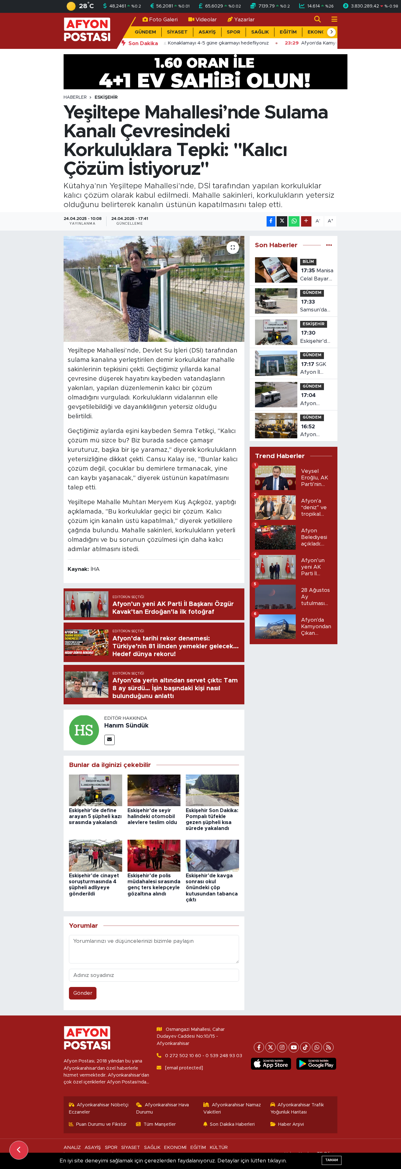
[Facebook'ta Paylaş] (271, 221)
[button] (331, 32)
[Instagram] (282, 1047)
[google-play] (316, 1064)
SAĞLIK (260, 32)
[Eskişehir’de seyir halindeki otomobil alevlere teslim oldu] (154, 790)
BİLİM (308, 262)
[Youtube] (294, 1047)
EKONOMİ (319, 32)
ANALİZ (72, 1147)
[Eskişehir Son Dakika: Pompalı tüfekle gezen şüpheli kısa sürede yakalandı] (212, 790)
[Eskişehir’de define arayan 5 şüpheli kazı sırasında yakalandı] (95, 790)
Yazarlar (244, 19)
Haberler (75, 97)
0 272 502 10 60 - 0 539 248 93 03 (203, 1055)
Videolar (206, 19)
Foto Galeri (163, 19)
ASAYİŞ (207, 32)
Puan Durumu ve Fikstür (101, 1124)
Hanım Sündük (126, 726)
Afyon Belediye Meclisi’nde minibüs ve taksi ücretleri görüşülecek (316, 400)
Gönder (82, 993)
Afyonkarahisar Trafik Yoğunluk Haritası (297, 1108)
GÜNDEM (145, 32)
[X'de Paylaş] (282, 221)
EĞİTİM (288, 32)
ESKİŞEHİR (106, 97)
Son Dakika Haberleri (232, 1124)
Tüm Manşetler (159, 1124)
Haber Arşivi (291, 1124)
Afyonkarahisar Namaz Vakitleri (232, 1108)
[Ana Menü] (331, 19)
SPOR (233, 32)
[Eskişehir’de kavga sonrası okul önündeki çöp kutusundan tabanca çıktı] (212, 855)
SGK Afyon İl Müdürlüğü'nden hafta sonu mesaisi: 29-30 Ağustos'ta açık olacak (320, 369)
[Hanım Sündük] (84, 729)
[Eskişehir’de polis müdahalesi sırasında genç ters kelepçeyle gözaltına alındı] (154, 855)
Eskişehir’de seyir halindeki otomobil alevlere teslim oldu (152, 816)
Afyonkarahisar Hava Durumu (162, 1108)
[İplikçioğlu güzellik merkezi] (205, 71)
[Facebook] (259, 1047)
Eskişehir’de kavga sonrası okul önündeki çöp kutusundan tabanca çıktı (212, 887)
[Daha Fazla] (306, 221)
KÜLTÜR (219, 1147)
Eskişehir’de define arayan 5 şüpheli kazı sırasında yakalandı (95, 816)
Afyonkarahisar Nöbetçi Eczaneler (99, 1108)
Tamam (331, 1160)
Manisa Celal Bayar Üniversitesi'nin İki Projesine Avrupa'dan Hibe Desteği (318, 275)
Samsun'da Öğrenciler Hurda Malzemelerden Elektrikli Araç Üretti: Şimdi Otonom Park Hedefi (320, 306)
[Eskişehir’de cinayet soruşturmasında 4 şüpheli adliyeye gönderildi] (95, 855)
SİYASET (177, 32)
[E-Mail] (109, 740)
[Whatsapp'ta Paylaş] (294, 221)
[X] (270, 1047)
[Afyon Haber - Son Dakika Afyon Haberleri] (87, 30)
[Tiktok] (305, 1047)
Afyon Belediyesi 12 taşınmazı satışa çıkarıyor (315, 431)
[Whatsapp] (317, 1047)
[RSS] (328, 1047)
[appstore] (271, 1064)
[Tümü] (329, 245)
